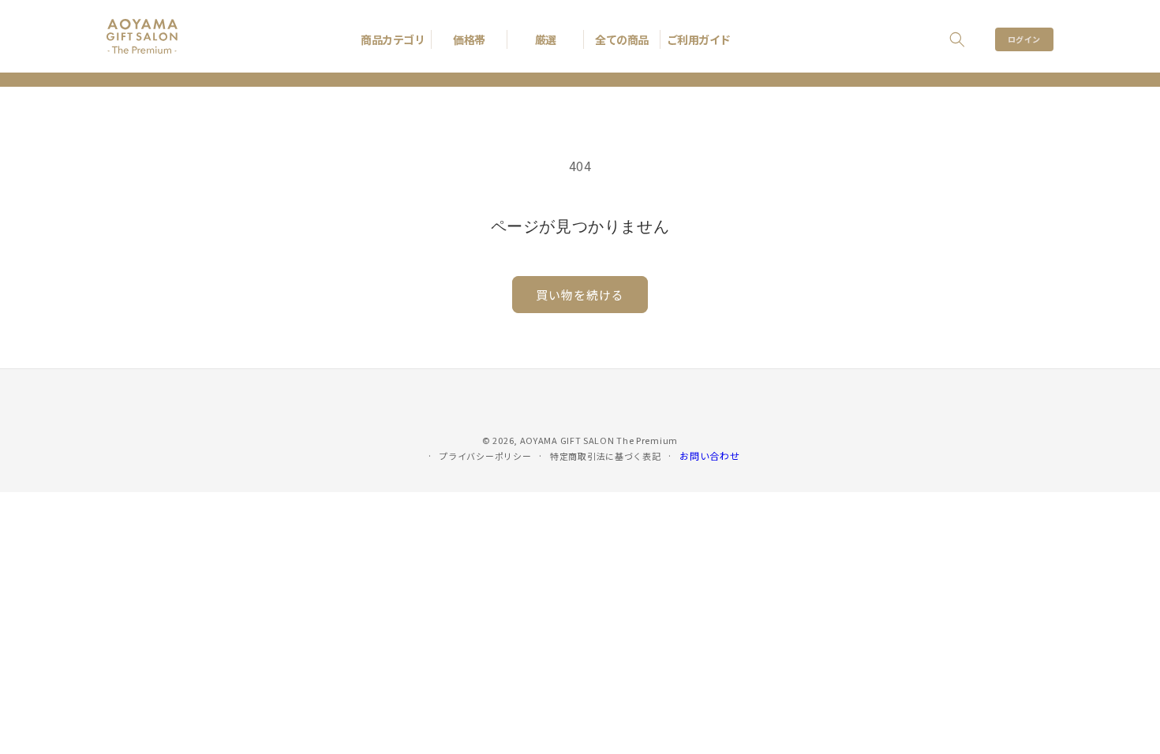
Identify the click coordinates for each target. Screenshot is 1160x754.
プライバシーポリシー (485, 456)
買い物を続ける (580, 294)
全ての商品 (622, 39)
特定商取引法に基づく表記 (605, 456)
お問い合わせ (709, 455)
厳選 (545, 39)
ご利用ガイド (699, 39)
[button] (957, 39)
